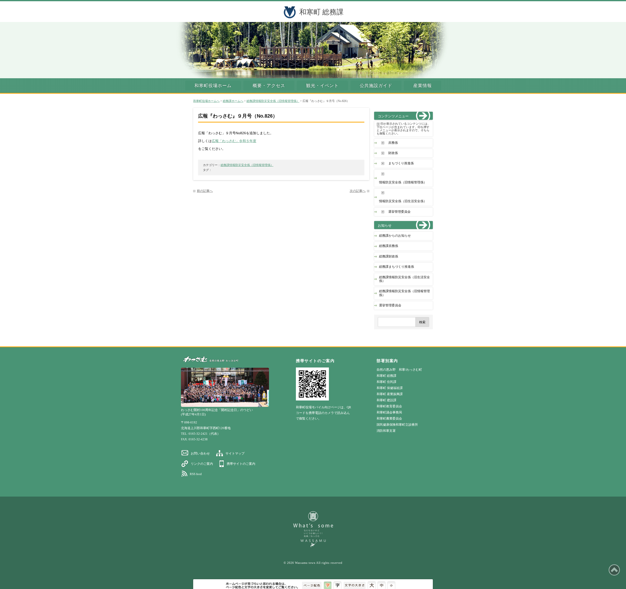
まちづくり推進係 (401, 163)
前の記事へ (205, 191)
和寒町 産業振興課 (390, 394)
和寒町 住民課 (386, 382)
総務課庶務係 (388, 246)
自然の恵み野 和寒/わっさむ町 (399, 369)
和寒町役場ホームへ (206, 101)
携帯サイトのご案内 (241, 464)
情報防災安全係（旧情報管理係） (403, 182)
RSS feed (196, 474)
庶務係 (393, 142)
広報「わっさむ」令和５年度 (234, 141)
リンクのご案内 (202, 464)
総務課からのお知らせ (395, 235)
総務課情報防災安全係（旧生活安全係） (404, 279)
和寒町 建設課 (386, 400)
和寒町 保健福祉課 (390, 388)
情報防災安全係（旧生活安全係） (403, 201)
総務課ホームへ (233, 101)
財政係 (393, 153)
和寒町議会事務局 (389, 412)
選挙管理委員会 (399, 211)
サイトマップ (235, 453)
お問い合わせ (200, 453)
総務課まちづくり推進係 (396, 266)
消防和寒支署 (386, 431)
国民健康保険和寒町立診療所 (397, 424)
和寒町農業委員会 (389, 418)
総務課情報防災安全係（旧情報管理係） (272, 101)
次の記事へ (358, 191)
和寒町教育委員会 (389, 406)
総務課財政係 (388, 256)
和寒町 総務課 (321, 12)
